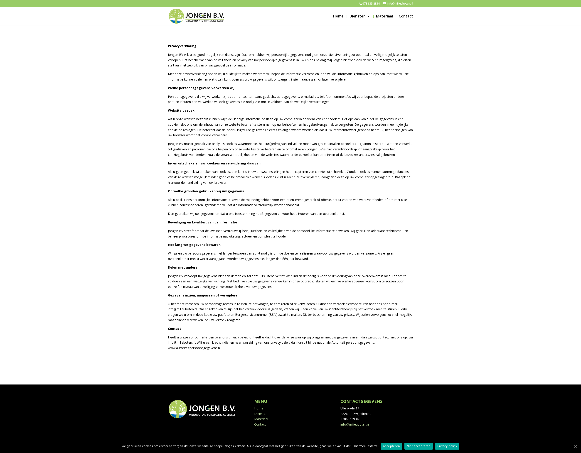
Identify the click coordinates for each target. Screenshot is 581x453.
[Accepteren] (575, 446)
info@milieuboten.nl (354, 424)
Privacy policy (447, 446)
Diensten (358, 17)
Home (338, 17)
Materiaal (384, 17)
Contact (406, 17)
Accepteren (391, 446)
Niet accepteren (419, 446)
